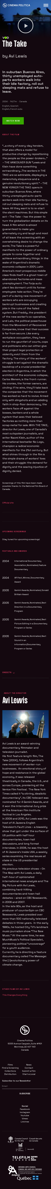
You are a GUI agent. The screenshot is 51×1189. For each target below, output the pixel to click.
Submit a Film (29, 1071)
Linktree (25, 1121)
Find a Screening (10, 1067)
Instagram (25, 1112)
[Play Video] (25, 25)
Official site (8, 502)
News (29, 1064)
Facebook (25, 1109)
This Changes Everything (14, 995)
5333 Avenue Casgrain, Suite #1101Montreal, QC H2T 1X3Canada (25, 1046)
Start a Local (28, 1074)
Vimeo (25, 1118)
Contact (29, 1067)
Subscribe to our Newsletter (16, 1080)
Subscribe (24, 1093)
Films (10, 1064)
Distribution (10, 1074)
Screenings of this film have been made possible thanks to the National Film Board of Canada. (25, 486)
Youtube (25, 1115)
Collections (10, 1071)
